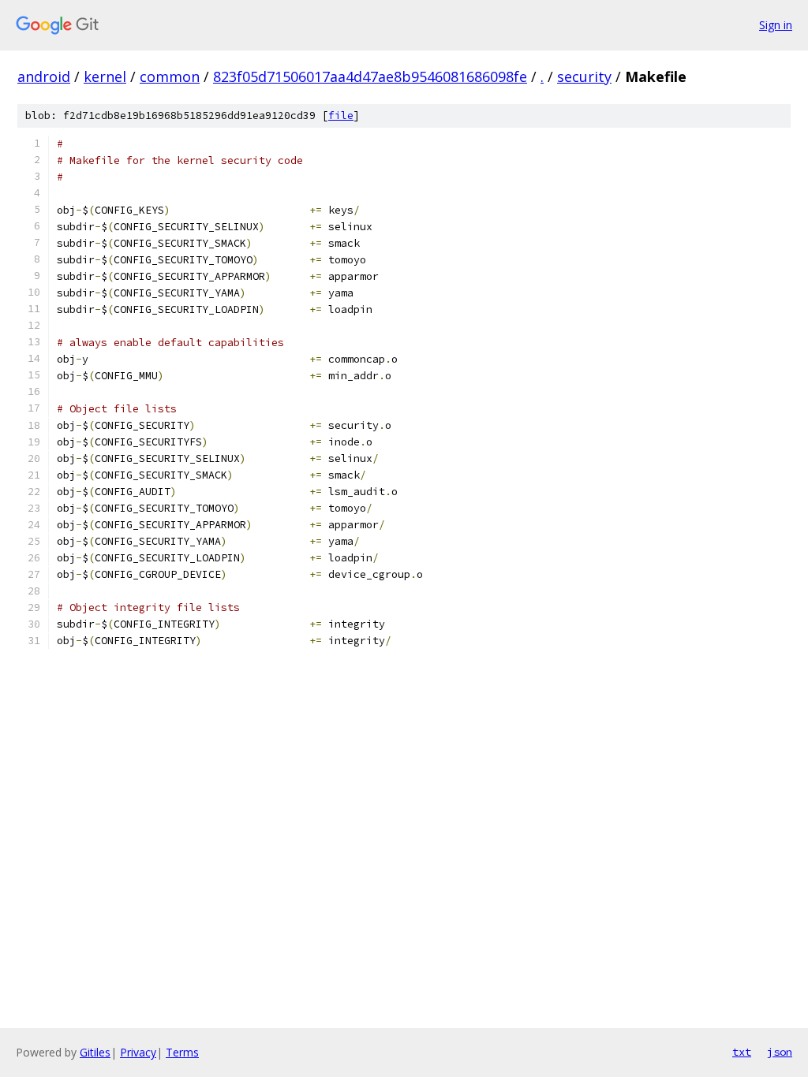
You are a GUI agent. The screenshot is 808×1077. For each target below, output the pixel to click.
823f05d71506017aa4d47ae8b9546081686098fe (370, 76)
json (779, 1052)
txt (741, 1052)
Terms (182, 1052)
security (584, 76)
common (170, 76)
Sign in (775, 24)
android (43, 76)
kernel (105, 76)
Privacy (138, 1052)
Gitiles (95, 1052)
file (341, 115)
